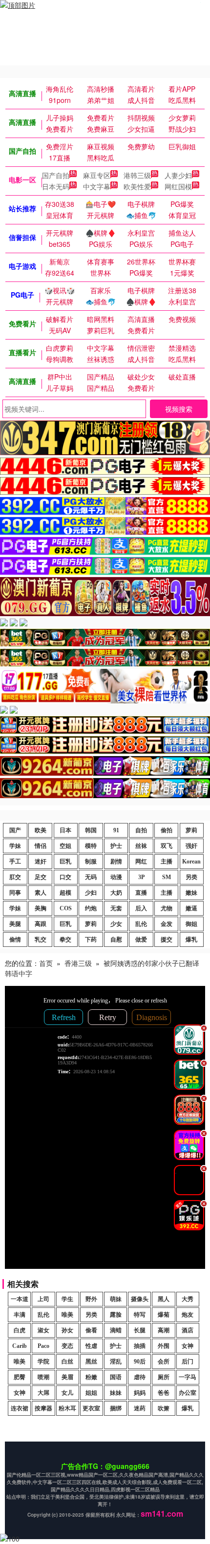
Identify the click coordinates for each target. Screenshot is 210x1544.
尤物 (166, 908)
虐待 (140, 1377)
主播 (166, 861)
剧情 (116, 861)
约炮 (91, 908)
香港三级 (78, 963)
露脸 (116, 1314)
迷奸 (40, 861)
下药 (91, 939)
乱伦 (141, 924)
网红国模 (178, 186)
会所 (163, 1361)
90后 (140, 1361)
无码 (91, 877)
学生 (67, 1299)
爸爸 (163, 1392)
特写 (140, 1314)
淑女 (43, 1330)
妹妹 (116, 1392)
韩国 (91, 830)
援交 (166, 939)
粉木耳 (67, 1408)
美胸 (40, 908)
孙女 (67, 1330)
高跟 (40, 924)
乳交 (40, 939)
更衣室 (91, 1408)
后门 (187, 1361)
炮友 (187, 1314)
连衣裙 (19, 1408)
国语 (116, 1377)
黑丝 (91, 1361)
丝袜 (141, 845)
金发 (166, 924)
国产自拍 (55, 175)
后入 (141, 908)
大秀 (187, 1299)
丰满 (19, 1314)
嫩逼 (191, 908)
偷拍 (166, 830)
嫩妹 (191, 892)
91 (116, 830)
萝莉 (191, 830)
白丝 (67, 1361)
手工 (15, 861)
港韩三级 (137, 175)
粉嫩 (91, 1377)
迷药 (140, 1408)
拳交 (65, 939)
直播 (141, 892)
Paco (43, 1346)
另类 (191, 877)
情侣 (40, 845)
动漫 (116, 877)
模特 (91, 845)
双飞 (166, 845)
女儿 (67, 1392)
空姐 (65, 845)
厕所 (163, 1377)
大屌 (43, 1392)
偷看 (91, 1330)
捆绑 (116, 1408)
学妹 (15, 845)
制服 (91, 861)
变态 (67, 1346)
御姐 (191, 924)
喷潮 (43, 1377)
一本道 (19, 1299)
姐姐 (91, 1392)
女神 (187, 1346)
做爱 (141, 939)
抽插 (140, 1346)
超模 (65, 892)
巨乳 (65, 861)
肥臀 (19, 1377)
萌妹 (116, 1299)
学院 (43, 1361)
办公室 (187, 1392)
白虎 (19, 1330)
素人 (40, 892)
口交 (65, 877)
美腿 (15, 924)
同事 (15, 892)
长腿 (140, 1330)
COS (66, 908)
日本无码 (55, 186)
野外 (91, 1299)
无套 (116, 908)
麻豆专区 (96, 175)
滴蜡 (116, 1330)
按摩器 (43, 1408)
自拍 (141, 830)
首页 (46, 963)
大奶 (116, 892)
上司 (43, 1299)
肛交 (15, 877)
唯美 (67, 1314)
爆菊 (163, 1314)
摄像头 (139, 1299)
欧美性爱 (137, 186)
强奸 (191, 845)
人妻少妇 (178, 175)
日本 (65, 830)
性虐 (91, 1346)
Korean (191, 861)
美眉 (67, 1377)
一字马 (187, 1377)
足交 (40, 877)
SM (166, 877)
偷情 (15, 939)
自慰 (116, 939)
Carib (19, 1346)
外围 (163, 1346)
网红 (141, 861)
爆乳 (191, 939)
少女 (116, 924)
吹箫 (163, 1408)
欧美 (40, 830)
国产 (15, 830)
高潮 (163, 1330)
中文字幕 (96, 186)
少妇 (91, 892)
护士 (116, 845)
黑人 (163, 1299)
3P (141, 877)
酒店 (187, 1330)
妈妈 (140, 1392)
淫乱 (116, 1361)
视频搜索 (178, 409)
